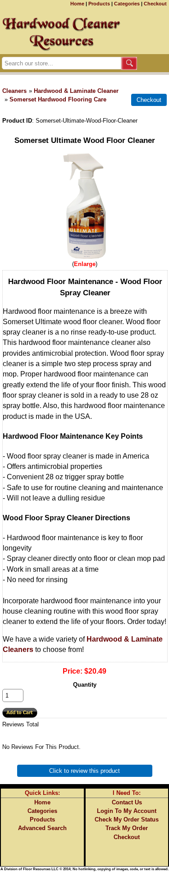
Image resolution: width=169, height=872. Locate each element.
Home (77, 3)
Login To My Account (126, 811)
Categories (127, 3)
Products (99, 3)
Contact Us (127, 802)
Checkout (155, 3)
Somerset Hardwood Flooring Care (57, 99)
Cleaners (14, 90)
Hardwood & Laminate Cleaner (76, 90)
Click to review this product (84, 770)
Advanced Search (42, 828)
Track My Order (126, 828)
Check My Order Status (127, 819)
